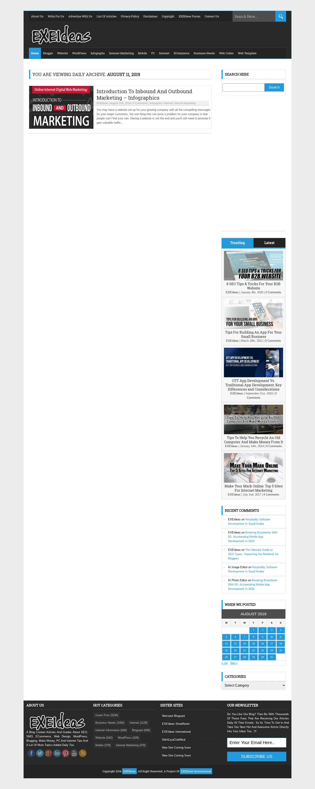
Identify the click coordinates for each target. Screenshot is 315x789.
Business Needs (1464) (109, 722)
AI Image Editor (238, 567)
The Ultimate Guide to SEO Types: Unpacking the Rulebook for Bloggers (253, 554)
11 (280, 637)
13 (235, 643)
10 (271, 637)
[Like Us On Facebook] (31, 758)
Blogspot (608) (141, 730)
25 (280, 650)
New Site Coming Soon (176, 747)
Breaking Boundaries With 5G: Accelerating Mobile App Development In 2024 (253, 537)
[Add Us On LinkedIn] (57, 758)
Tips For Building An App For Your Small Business (253, 334)
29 (253, 657)
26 (226, 657)
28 (244, 657)
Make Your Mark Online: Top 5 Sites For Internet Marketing (254, 488)
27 (235, 657)
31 (271, 657)
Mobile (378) (103, 745)
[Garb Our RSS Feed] (82, 758)
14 (244, 643)
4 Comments (271, 494)
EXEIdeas (102, 103)
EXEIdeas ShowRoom (176, 723)
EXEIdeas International (176, 731)
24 (271, 650)
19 (226, 650)
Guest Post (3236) (106, 715)
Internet (168, 103)
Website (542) (103, 737)
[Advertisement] (253, 166)
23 (262, 650)
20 (235, 650)
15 (253, 643)
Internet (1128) (138, 722)
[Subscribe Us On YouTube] (74, 758)
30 (262, 657)
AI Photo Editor (237, 580)
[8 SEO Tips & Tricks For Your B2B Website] (253, 279)
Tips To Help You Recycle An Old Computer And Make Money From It (253, 439)
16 (262, 643)
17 (271, 643)
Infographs (156, 103)
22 (253, 650)
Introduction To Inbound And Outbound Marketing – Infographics (144, 94)
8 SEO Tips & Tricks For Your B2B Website (253, 285)
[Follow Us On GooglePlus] (48, 758)
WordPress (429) (128, 737)
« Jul (225, 663)
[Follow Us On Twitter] (40, 758)
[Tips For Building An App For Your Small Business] (253, 327)
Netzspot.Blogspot (173, 715)
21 (244, 650)
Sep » (233, 663)
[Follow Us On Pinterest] (65, 758)
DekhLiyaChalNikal (173, 739)
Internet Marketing (185, 103)
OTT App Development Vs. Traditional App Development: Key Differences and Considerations (253, 384)
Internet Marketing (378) (131, 745)
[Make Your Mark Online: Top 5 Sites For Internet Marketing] (253, 481)
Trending (237, 242)
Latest (269, 242)
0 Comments (140, 103)
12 (226, 643)
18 (280, 643)
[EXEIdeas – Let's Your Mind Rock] (61, 43)
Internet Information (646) (111, 730)
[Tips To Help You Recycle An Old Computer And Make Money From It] (253, 433)
